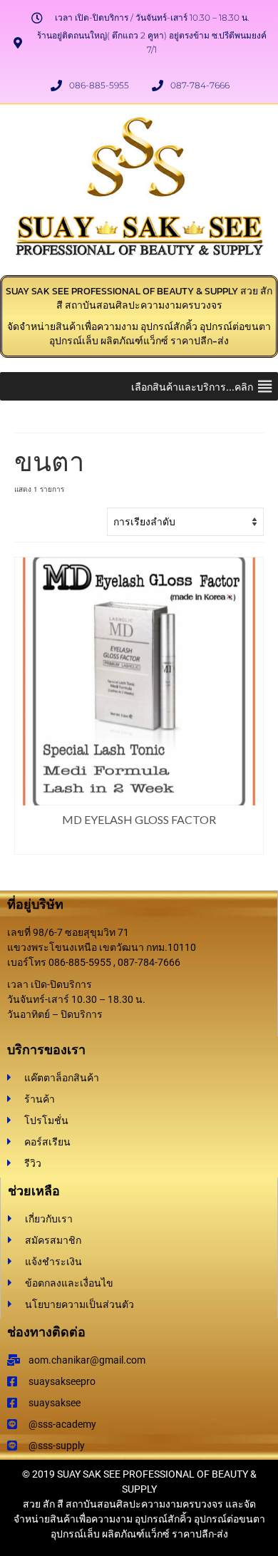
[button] (192, 386)
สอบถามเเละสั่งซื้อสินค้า (139, 843)
